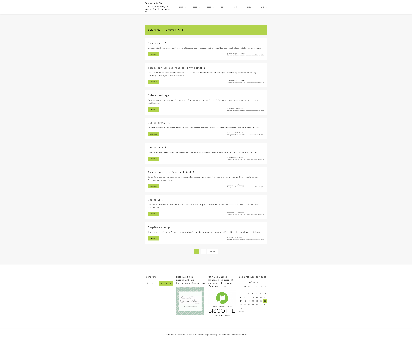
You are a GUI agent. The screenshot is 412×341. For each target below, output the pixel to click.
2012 (249, 7)
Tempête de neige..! (161, 227)
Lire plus (153, 54)
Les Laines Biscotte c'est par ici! (234, 335)
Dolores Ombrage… (159, 95)
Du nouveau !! (157, 43)
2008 (195, 7)
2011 (235, 7)
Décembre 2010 (240, 55)
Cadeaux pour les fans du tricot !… (171, 172)
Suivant (212, 251)
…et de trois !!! (159, 122)
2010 (222, 7)
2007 (181, 7)
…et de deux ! (157, 147)
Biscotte (242, 53)
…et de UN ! (155, 199)
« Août (242, 311)
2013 (262, 7)
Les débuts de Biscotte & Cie (255, 55)
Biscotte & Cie (154, 3)
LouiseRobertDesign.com (203, 335)
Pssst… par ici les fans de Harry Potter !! (177, 67)
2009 (209, 7)
